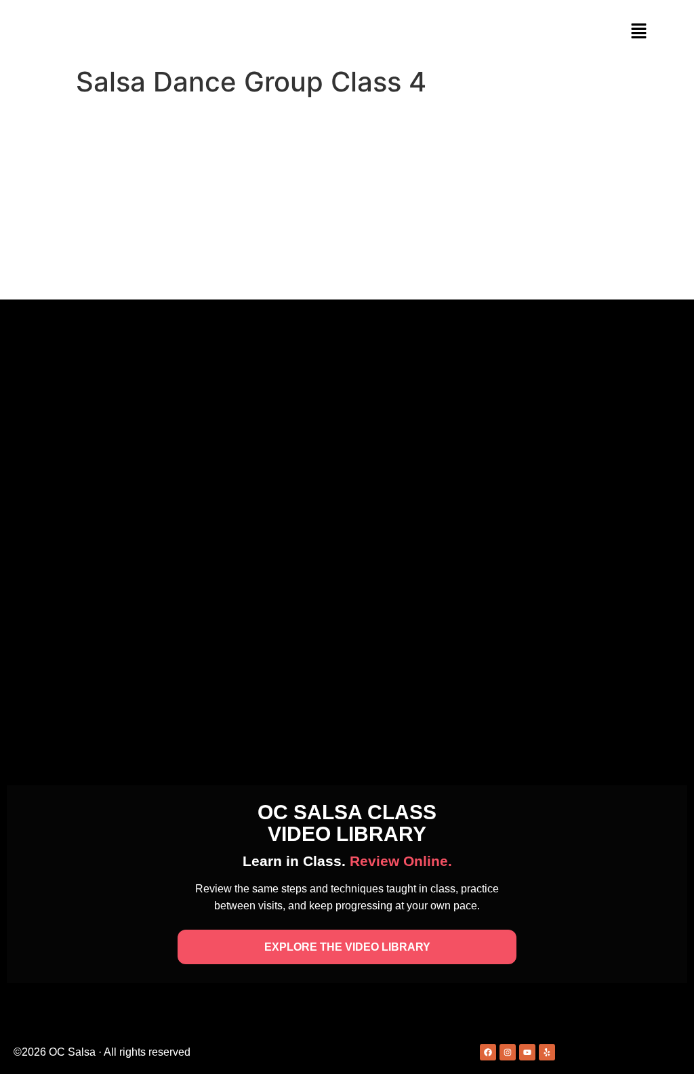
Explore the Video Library (347, 947)
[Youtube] (527, 1052)
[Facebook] (488, 1052)
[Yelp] (547, 1052)
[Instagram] (507, 1052)
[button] (638, 31)
